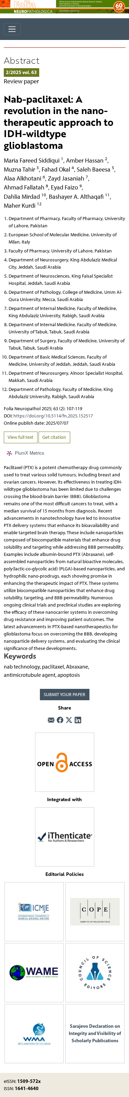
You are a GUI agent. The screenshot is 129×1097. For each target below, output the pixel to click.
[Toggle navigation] (12, 29)
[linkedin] (78, 720)
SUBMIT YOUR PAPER (64, 694)
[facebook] (60, 720)
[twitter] (69, 720)
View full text (20, 437)
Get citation (54, 437)
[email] (51, 720)
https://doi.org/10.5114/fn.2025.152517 (53, 416)
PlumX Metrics (29, 452)
